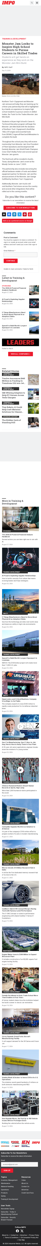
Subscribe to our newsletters (20, 208)
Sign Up (7, 1170)
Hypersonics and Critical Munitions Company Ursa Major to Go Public (19, 700)
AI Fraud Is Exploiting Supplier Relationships (13, 300)
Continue (10, 261)
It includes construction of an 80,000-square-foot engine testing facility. (19, 960)
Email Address (9, 251)
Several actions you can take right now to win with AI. (20, 541)
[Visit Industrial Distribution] (5, 1146)
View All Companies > (20, 354)
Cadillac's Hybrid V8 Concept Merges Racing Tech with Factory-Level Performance (19, 910)
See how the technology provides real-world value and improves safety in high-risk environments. (20, 623)
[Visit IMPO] (36, 1142)
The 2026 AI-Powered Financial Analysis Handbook (14, 289)
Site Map (21, 1240)
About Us (5, 1235)
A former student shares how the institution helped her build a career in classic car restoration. (20, 1001)
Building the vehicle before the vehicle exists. (18, 1123)
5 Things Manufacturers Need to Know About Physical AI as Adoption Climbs (13, 314)
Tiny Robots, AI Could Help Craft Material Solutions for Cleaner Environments (12, 409)
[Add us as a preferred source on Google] (30, 214)
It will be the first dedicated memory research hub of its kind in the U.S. (20, 874)
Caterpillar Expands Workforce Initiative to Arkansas (18, 828)
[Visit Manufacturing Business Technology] (25, 1146)
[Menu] (37, 3)
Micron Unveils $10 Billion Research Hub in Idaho (18, 869)
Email (3, 1160)
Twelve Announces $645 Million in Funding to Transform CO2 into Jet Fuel (13, 380)
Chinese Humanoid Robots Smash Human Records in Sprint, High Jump (18, 787)
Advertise (23, 1235)
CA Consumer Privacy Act (29, 1237)
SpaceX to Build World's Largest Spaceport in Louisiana (14, 327)
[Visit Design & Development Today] (5, 1142)
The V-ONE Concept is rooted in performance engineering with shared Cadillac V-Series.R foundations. (18, 916)
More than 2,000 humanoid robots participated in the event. (19, 792)
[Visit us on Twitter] (21, 1230)
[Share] (9, 214)
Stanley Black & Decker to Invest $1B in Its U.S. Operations (20, 1078)
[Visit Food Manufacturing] (15, 1142)
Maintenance (7, 951)
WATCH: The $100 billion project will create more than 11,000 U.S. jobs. (19, 664)
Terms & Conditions (12, 1237)
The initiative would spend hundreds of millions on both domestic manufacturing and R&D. (20, 1083)
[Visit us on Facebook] (17, 1230)
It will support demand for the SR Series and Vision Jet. (20, 1042)
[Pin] (25, 214)
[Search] (32, 3)
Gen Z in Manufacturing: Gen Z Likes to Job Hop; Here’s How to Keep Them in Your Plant (19, 743)
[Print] (4, 214)
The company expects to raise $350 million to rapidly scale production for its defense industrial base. (20, 706)
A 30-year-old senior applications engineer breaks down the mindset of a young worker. (20, 748)
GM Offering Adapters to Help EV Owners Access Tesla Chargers (13, 395)
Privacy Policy (34, 1235)
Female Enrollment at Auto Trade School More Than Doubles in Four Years (20, 996)
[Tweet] (19, 214)
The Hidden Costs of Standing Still (11, 421)
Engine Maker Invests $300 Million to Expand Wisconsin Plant (19, 955)
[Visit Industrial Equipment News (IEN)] (25, 1142)
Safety (5, 613)
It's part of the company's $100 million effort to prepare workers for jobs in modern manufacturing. (20, 833)
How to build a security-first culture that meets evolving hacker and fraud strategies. (19, 580)
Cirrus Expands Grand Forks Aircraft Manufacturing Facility (16, 1037)
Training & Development (14, 39)
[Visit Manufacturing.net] (15, 1146)
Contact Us (14, 1235)
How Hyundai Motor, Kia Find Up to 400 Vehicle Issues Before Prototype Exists (20, 1119)
